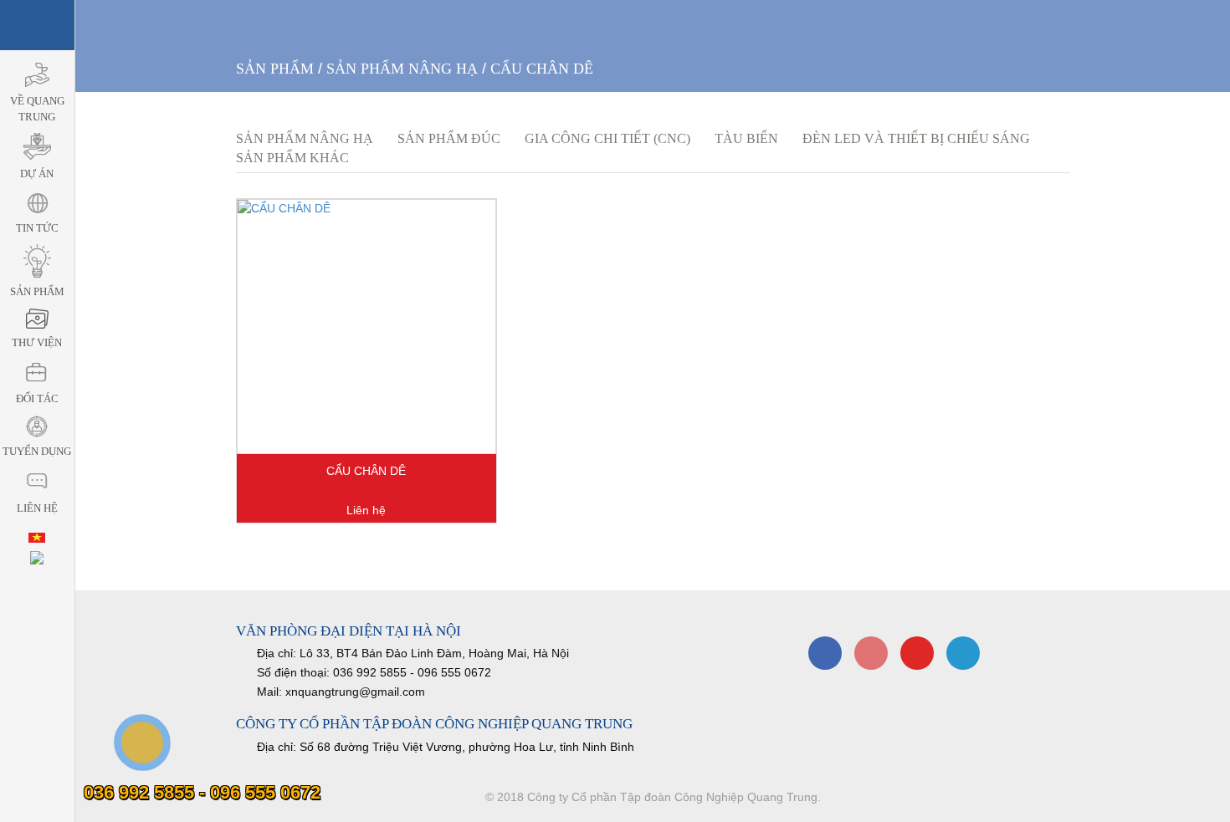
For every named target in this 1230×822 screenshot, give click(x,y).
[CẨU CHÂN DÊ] (366, 326)
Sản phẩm (275, 68)
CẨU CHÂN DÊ (541, 68)
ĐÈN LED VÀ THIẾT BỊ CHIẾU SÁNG (916, 138)
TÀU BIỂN (746, 138)
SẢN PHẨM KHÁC (292, 158)
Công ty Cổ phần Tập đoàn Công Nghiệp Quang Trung (672, 797)
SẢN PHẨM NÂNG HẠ (402, 68)
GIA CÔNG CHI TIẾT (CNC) (607, 138)
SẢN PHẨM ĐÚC (448, 138)
